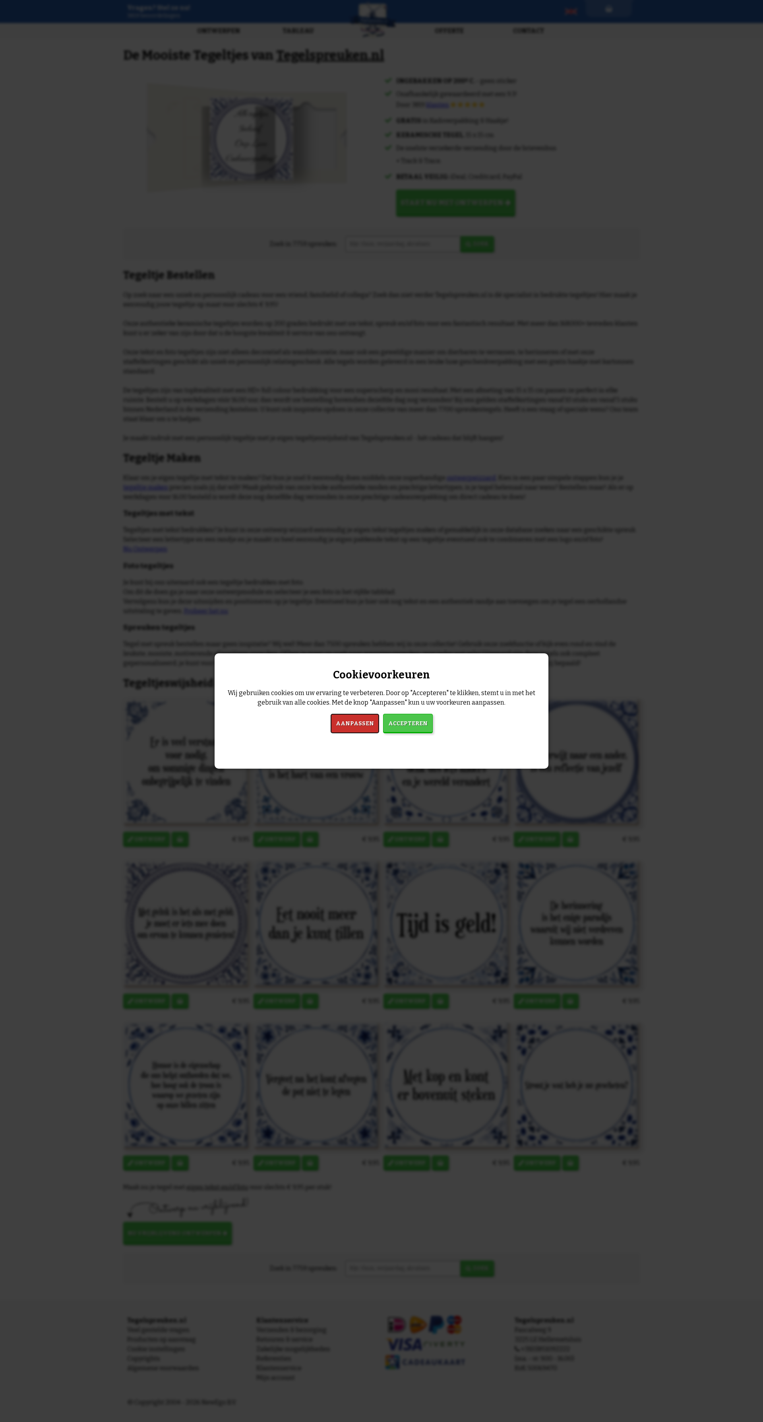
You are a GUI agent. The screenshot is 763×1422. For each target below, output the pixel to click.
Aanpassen (355, 723)
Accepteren (408, 723)
